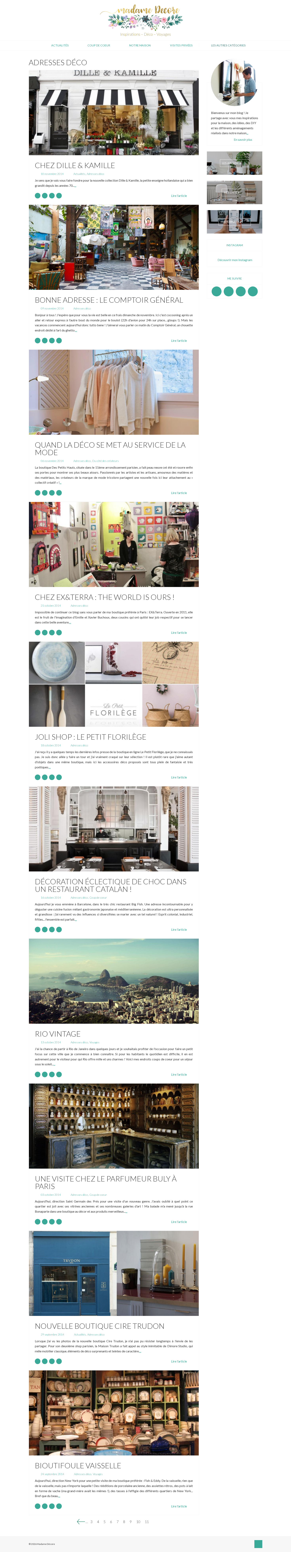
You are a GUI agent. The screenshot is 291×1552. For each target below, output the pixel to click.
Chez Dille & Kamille (75, 165)
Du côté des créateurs (105, 460)
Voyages (94, 1042)
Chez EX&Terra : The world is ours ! (105, 596)
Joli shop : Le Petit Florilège (90, 736)
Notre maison (140, 45)
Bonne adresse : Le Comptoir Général (109, 299)
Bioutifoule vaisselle (78, 1465)
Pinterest (241, 291)
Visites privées (181, 45)
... (75, 185)
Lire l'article (179, 195)
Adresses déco (95, 173)
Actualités (60, 45)
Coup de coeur (98, 45)
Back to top (258, 1544)
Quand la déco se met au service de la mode (110, 448)
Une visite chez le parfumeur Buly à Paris (106, 1182)
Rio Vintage (58, 1033)
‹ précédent (81, 1521)
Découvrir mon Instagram (235, 260)
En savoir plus (243, 139)
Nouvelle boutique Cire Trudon (100, 1325)
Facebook (217, 291)
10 (138, 1521)
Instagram (229, 291)
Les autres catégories (228, 45)
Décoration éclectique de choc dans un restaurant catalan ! (110, 885)
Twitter (253, 291)
